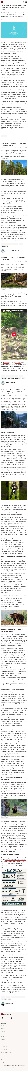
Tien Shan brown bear (7, 792)
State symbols (4, 1049)
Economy (3, 1031)
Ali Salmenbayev (10, 1003)
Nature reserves (14, 375)
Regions (21, 243)
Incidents (3, 1039)
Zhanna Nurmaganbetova (12, 250)
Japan (13, 398)
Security (18, 996)
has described (16, 509)
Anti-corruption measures (6, 1052)
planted (24, 227)
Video (23, 378)
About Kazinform (4, 1046)
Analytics (13, 996)
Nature (8, 375)
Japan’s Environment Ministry (9, 761)
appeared (7, 449)
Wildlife (8, 996)
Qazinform (6, 362)
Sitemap (3, 1059)
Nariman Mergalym (10, 382)
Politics (3, 1028)
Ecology (9, 243)
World (2, 1036)
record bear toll (6, 398)
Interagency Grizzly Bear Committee (15, 859)
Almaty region (11, 378)
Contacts (3, 1062)
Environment (4, 135)
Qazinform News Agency (10, 267)
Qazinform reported (11, 985)
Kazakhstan (4, 243)
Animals (3, 375)
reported (18, 362)
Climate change (5, 246)
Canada (17, 975)
